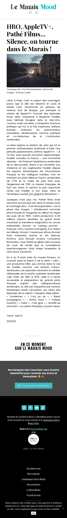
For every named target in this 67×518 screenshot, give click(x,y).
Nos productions (33, 484)
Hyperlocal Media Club (38, 428)
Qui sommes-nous (33, 468)
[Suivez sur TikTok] (42, 407)
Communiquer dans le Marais (33, 479)
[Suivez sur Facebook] (30, 407)
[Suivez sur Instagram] (24, 407)
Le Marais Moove (33, 489)
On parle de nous (34, 495)
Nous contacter (33, 473)
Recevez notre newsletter (33, 385)
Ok (33, 513)
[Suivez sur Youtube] (36, 407)
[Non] (63, 508)
